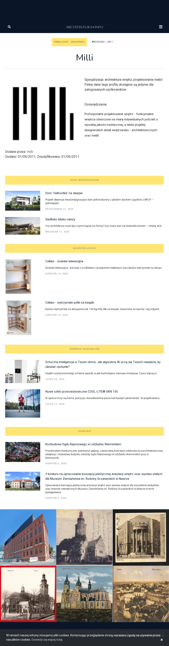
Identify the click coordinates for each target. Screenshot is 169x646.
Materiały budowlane (85, 349)
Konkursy (84, 431)
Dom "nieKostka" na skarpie (64, 193)
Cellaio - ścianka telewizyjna (64, 261)
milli (30, 152)
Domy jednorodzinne (84, 180)
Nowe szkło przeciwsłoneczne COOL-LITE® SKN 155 (81, 391)
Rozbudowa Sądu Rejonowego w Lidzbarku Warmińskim (83, 444)
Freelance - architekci (69, 41)
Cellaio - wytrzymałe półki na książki (69, 302)
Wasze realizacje (84, 248)
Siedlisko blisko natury (60, 219)
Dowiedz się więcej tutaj (47, 639)
